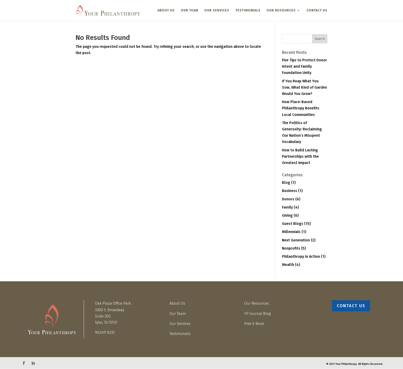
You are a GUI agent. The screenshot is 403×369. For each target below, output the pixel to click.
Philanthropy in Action (301, 256)
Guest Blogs (292, 223)
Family (287, 207)
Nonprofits (291, 248)
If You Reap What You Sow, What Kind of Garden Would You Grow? (304, 87)
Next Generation (296, 240)
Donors (288, 199)
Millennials (291, 232)
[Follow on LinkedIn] (33, 363)
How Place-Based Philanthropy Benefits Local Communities (300, 108)
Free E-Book (254, 323)
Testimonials (248, 10)
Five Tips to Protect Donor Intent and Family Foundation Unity (304, 66)
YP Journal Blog (257, 313)
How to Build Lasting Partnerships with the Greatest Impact (300, 156)
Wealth (288, 264)
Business (289, 190)
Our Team (189, 10)
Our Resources (281, 10)
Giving (287, 215)
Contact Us (316, 10)
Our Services (216, 10)
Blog (286, 182)
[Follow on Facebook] (24, 363)
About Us (166, 10)
